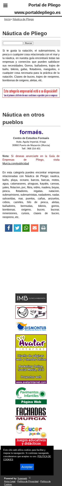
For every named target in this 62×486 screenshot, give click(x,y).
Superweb (22, 478)
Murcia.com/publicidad (15, 163)
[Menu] (2, 6)
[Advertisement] (26, 268)
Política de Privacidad (27, 481)
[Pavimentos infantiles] (31, 403)
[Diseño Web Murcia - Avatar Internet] (29, 478)
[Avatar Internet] (31, 382)
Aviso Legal (9, 481)
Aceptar (27, 467)
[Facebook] (8, 228)
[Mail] (34, 228)
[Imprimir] (43, 228)
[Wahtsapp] (26, 228)
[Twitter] (17, 228)
